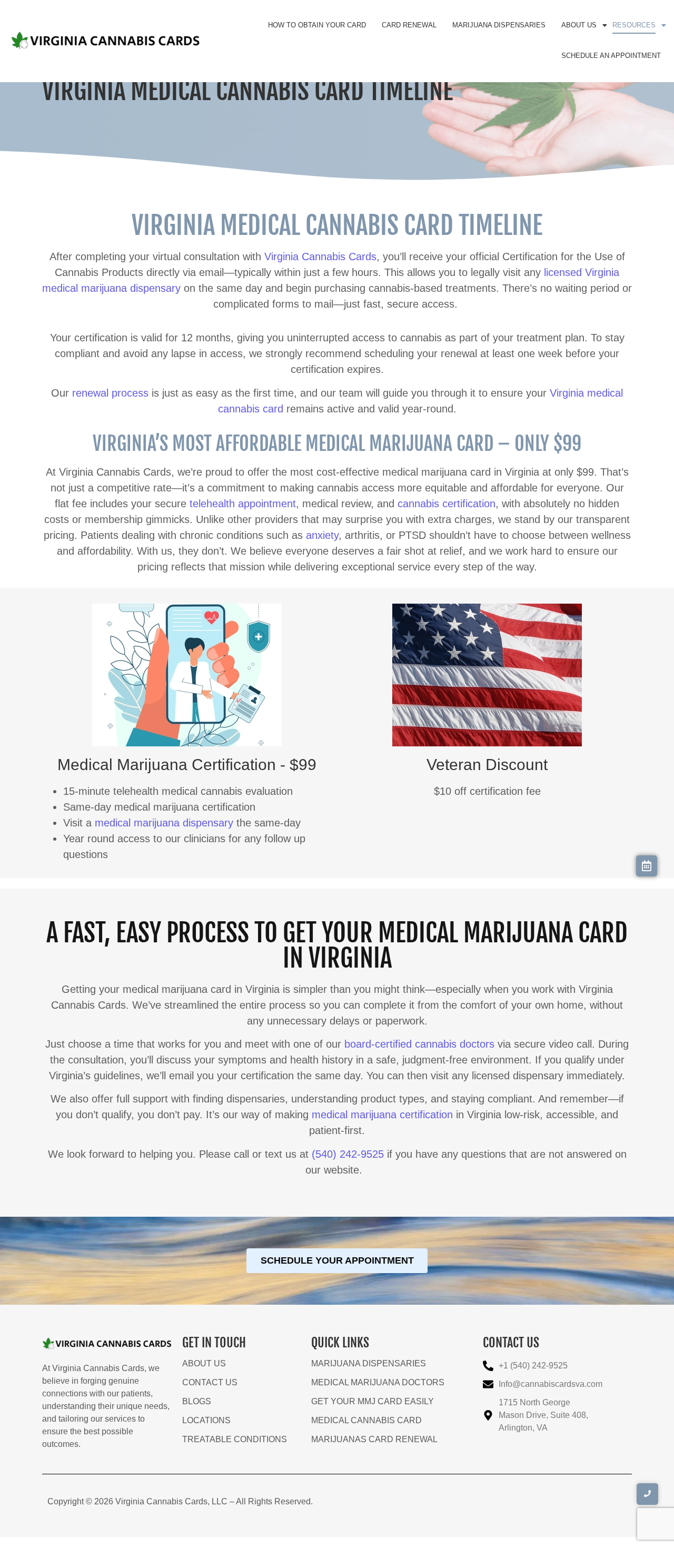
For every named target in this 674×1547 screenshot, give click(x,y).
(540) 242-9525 (348, 1154)
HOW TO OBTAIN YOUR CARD (317, 25)
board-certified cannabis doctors (419, 1044)
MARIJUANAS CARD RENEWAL (374, 1439)
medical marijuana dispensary (164, 823)
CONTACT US (209, 1382)
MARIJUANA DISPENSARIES (499, 25)
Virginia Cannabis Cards (320, 256)
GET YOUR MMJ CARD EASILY (372, 1401)
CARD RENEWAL (409, 25)
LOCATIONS (206, 1420)
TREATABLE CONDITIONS (234, 1439)
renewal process (110, 393)
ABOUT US (579, 25)
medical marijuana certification (382, 1114)
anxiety (322, 535)
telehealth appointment (243, 503)
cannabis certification (446, 503)
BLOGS (196, 1401)
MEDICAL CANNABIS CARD (366, 1420)
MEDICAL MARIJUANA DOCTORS (377, 1382)
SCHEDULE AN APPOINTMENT (611, 56)
